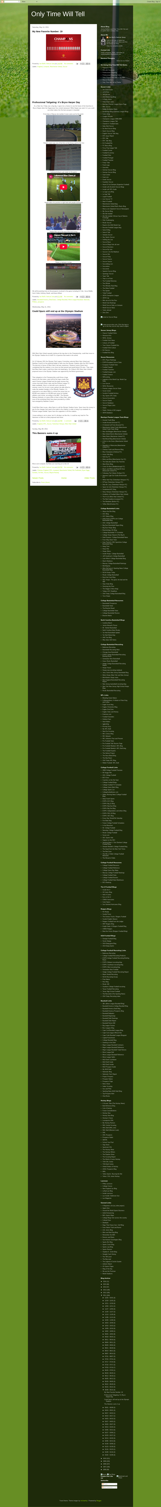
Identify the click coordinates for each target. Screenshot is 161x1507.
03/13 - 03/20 (109, 1427)
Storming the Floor (108, 586)
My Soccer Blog (108, 211)
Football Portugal (108, 158)
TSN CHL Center (108, 1162)
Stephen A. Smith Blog (110, 1252)
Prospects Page (108, 1081)
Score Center (107, 391)
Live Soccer (106, 383)
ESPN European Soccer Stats (112, 362)
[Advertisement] (63, 84)
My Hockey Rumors (109, 1123)
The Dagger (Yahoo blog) (110, 589)
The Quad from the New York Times (114, 849)
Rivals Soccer (107, 223)
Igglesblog (106, 724)
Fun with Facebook (109, 70)
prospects (41, 302)
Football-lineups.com (109, 372)
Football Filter (107, 155)
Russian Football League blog (112, 227)
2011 (105, 1295)
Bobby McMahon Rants (110, 109)
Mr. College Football (109, 828)
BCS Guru (106, 777)
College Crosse (107, 1186)
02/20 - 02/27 (109, 1435)
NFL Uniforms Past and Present (113, 738)
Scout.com (106, 835)
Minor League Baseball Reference (113, 1054)
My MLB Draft (107, 1069)
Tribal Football (107, 293)
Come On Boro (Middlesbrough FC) (114, 466)
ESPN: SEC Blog (108, 816)
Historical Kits (107, 335)
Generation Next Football (110, 969)
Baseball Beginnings (109, 1016)
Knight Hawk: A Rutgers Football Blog (114, 926)
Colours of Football (108, 343)
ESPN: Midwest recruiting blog (112, 962)
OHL (104, 1132)
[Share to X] (85, 64)
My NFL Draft (107, 729)
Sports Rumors (107, 1249)
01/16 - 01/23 (109, 1449)
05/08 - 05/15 (109, 1390)
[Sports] (104, 1474)
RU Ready (106, 912)
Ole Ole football (107, 213)
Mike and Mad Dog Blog (110, 1232)
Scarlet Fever (107, 914)
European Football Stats (110, 365)
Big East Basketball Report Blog (113, 525)
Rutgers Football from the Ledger (113, 921)
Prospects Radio (108, 1137)
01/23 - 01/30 (109, 1446)
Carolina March (107, 623)
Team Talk (106, 276)
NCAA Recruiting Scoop (110, 977)
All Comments (108, 1487)
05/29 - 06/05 (109, 1381)
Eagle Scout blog (108, 704)
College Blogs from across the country (115, 1218)
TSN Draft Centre (108, 1164)
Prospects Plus (107, 68)
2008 (105, 1464)
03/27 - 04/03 (109, 1421)
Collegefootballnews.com (110, 792)
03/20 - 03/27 (109, 1424)
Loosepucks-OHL (108, 1120)
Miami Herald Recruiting (110, 974)
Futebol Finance (108, 374)
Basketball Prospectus (110, 603)
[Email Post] (77, 63)
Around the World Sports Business (113, 1210)
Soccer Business (108, 247)
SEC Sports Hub (108, 837)
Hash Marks (106, 721)
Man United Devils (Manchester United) (115, 434)
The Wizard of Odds (109, 858)
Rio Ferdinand (76, 470)
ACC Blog (106, 514)
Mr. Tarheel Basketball (110, 628)
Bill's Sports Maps (108, 1215)
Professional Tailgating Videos (112, 75)
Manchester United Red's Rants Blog (114, 206)
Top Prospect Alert (108, 1093)
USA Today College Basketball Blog (114, 593)
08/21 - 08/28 (109, 1348)
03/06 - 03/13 (109, 1430)
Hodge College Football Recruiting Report (116, 972)
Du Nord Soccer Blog (109, 128)
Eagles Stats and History (110, 712)
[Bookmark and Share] (123, 1478)
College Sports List (109, 790)
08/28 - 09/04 (109, 1345)
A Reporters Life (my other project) (113, 1206)
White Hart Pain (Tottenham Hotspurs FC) (116, 480)
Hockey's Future (108, 1118)
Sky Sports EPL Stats (110, 396)
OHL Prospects (107, 1135)
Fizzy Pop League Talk (110, 148)
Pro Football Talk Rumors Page (112, 743)
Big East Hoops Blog (109, 528)
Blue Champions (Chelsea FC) (112, 452)
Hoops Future (107, 668)
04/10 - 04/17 (109, 1416)
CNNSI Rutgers (107, 929)
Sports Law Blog (108, 1247)
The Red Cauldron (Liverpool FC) (113, 499)
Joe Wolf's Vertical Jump (117, 37)
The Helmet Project (109, 753)
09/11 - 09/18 (109, 1339)
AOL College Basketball (110, 523)
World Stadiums (108, 1273)
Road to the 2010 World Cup (111, 225)
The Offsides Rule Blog (110, 286)
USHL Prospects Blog (109, 1169)
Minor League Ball (108, 1052)
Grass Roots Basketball (110, 661)
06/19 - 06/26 (109, 1373)
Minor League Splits (109, 1057)
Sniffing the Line (108, 239)
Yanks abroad (107, 310)
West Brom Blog (108, 464)
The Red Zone (107, 851)
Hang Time (106, 546)
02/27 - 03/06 (109, 1432)
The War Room (107, 758)
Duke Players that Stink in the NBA (114, 77)
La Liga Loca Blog (108, 192)
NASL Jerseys (107, 338)
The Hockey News (108, 1149)
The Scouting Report (109, 1157)
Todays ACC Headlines (110, 591)
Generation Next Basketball (111, 659)
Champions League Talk (110, 121)
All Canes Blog (107, 892)
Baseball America (42, 299)
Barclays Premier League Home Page (114, 104)
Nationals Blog (107, 1072)
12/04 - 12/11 (109, 1306)
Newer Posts (37, 478)
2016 (105, 1281)
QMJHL (105, 1140)
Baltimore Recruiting (109, 647)
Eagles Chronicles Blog (110, 707)
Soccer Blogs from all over (111, 244)
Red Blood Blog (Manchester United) (114, 439)
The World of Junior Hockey (111, 1159)
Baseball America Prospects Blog (113, 1011)
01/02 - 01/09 (109, 1455)
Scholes (34, 472)
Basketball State (108, 606)
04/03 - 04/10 (109, 1418)
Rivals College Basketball (111, 575)
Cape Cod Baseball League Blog (113, 1030)
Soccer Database (108, 403)
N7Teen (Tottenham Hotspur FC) (113, 482)
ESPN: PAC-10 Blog (109, 813)
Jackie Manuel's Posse (110, 625)
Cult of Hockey (107, 1108)
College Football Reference (111, 868)
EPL (44, 424)
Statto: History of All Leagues (112, 410)
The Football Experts (109, 751)
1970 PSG (106, 92)
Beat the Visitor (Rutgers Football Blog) (115, 931)
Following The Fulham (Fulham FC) (114, 473)
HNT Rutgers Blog (108, 924)
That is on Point (108, 278)
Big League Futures (109, 1025)
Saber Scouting (107, 1086)
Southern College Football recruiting (114, 986)
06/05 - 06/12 (109, 1378)
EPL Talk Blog (107, 141)
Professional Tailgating (110, 72)
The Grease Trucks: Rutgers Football (114, 916)
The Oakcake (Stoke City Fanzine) (114, 462)
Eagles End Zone (108, 709)
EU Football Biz (107, 143)
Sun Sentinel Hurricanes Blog (112, 904)
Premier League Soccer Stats (112, 388)
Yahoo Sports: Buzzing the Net (112, 1174)
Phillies (34, 302)
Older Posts (89, 478)
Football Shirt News (109, 340)
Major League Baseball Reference (113, 1047)
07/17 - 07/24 (109, 1362)
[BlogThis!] (83, 64)
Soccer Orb (106, 254)
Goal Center (106, 175)
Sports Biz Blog (107, 1242)
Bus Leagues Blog (108, 1028)
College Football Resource (111, 865)
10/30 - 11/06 (109, 1320)
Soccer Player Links (109, 405)
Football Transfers (108, 369)
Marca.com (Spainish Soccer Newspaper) (116, 209)
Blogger (98, 1501)
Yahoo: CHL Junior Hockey (111, 1176)
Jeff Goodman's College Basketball (114, 556)
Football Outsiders (108, 717)
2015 (105, 1284)
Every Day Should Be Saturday (112, 818)
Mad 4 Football (107, 201)
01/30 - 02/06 (109, 1444)
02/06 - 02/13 (109, 1441)
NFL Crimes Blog (108, 734)
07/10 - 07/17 (109, 1365)
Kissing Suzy (107, 726)
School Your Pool (108, 1142)
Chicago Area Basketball (110, 652)
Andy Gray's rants (108, 102)
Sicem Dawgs (107, 941)
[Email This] (81, 64)
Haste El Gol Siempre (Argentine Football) (116, 184)
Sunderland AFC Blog (109, 489)
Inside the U (106, 890)
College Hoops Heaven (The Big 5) (113, 535)
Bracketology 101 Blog (110, 530)
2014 (105, 1287)
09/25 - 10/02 (109, 1334)
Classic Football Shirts (110, 333)
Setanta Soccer (107, 235)
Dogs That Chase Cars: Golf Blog (113, 1225)
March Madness (108, 561)
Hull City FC (106, 457)
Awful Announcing (108, 1213)
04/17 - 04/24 (109, 1413)
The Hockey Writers (109, 1152)
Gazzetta (105, 167)
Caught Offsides (108, 116)
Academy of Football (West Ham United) (115, 494)
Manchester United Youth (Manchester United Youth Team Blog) (115, 428)
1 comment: (68, 421)
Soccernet (106, 269)
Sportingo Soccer (108, 274)
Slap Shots (106, 1145)
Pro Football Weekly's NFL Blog (113, 746)
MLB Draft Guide (108, 1062)
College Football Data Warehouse (113, 880)
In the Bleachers (108, 825)
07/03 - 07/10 (109, 1367)
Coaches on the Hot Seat (111, 780)
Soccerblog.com (108, 264)
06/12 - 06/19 (109, 1376)
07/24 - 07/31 (109, 1359)
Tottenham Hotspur (58, 424)
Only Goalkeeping (108, 220)
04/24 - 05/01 (109, 1410)
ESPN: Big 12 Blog (109, 803)
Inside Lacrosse (108, 1193)
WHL (104, 1171)
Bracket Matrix (107, 615)
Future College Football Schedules (113, 823)
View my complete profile (115, 46)
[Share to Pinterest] (89, 64)
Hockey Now (107, 1113)
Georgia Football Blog (109, 938)
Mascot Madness (108, 80)
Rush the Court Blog (109, 577)
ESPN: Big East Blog (109, 806)
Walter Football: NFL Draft (111, 763)
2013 (105, 1290)
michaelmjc (84, 1501)
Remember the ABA (109, 1235)
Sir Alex (40, 472)
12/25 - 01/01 (109, 1298)
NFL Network (107, 736)
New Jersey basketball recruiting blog (114, 684)
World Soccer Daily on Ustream (112, 305)
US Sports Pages (108, 1266)
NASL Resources (108, 386)
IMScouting (106, 377)
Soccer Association (109, 398)
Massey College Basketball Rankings (114, 563)
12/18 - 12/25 (109, 1300)
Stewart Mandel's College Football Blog (115, 846)
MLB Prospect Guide (109, 1067)
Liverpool (46, 66)
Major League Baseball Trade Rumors (114, 1050)
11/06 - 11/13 (109, 1317)
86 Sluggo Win (107, 772)
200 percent (106, 94)
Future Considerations (109, 1110)
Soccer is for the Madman (111, 252)
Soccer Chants (107, 400)
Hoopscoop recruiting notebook (112, 670)
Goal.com (106, 177)
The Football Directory (110, 281)
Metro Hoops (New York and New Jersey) (116, 675)
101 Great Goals (108, 90)
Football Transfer (108, 160)
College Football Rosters (110, 877)
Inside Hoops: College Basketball (113, 553)
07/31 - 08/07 (109, 1356)
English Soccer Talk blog (110, 133)
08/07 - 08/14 (109, 1353)
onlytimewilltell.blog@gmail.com (111, 54)
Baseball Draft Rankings (110, 1018)
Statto (104, 408)
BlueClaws (52, 299)
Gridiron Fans (107, 719)
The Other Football (108, 288)
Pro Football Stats (108, 741)
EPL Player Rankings (109, 360)
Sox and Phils (107, 1089)
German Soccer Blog (109, 170)
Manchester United (56, 66)
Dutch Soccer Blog (108, 131)
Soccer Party (107, 256)
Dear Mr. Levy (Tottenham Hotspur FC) (115, 484)
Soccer (65, 66)
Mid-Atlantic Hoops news (110, 677)
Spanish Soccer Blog (109, 271)
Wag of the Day (107, 1269)
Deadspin (105, 1222)
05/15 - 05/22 (109, 1387)
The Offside (106, 283)
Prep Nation (106, 979)
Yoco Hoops (106, 596)
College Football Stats (110, 875)
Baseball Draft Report (109, 1020)
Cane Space (106, 902)
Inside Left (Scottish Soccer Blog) (113, 187)
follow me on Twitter (123, 61)
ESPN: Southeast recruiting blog (113, 965)
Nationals (87, 299)
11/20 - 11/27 (109, 1312)
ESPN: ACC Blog (108, 801)
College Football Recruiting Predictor (114, 955)
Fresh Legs (106, 165)
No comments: (69, 63)
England (39, 66)
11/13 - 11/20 (109, 1314)
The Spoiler (106, 290)
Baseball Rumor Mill (109, 1023)
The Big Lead (107, 1259)
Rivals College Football (110, 833)
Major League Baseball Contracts (113, 1045)
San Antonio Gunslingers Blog (112, 1239)
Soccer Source (107, 259)
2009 (105, 1461)
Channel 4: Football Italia (110, 124)
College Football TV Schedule (112, 785)
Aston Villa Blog (108, 454)
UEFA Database (108, 413)
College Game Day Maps (110, 870)
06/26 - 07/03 (109, 1370)
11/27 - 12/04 (109, 1309)
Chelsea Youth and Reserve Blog (113, 449)
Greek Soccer (107, 179)
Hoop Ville (106, 549)
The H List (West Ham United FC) (113, 496)
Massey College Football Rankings (114, 873)
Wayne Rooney (54, 472)
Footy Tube (106, 162)
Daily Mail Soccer (108, 126)
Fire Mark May (107, 820)
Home (64, 478)
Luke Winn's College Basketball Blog (114, 558)
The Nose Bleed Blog (109, 755)
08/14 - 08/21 (109, 1351)
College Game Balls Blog (110, 787)
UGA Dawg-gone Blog (109, 943)
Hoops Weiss (107, 551)
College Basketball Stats (110, 610)
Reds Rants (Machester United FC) (114, 436)
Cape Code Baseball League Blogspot (114, 1035)
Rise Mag (106, 982)
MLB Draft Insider (108, 1064)
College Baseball (62, 299)
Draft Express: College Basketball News (115, 537)
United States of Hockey (110, 1166)
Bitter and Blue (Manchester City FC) (114, 459)
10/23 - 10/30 (109, 1323)
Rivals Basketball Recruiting (111, 690)
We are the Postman (109, 1271)
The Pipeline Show (108, 1154)
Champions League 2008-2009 (112, 119)
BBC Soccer (106, 107)
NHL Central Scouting (109, 1125)
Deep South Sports (109, 799)
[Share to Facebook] (87, 64)
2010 (105, 1458)
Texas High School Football (111, 991)
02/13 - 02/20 (109, 1438)
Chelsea (39, 470)
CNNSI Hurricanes (108, 899)
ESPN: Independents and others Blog (114, 811)
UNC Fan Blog (107, 637)
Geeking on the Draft (109, 1042)
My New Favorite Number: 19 (47, 31)
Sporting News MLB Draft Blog (112, 1091)
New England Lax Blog (110, 1188)
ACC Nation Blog (108, 516)
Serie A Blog (106, 230)
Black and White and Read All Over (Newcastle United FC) (114, 470)
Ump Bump (106, 1096)
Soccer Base (107, 242)
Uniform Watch (107, 1264)
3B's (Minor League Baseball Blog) (113, 1003)
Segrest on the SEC (109, 840)
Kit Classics (106, 350)
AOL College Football (109, 775)
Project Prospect (108, 1076)
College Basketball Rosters (111, 613)
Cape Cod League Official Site (112, 1033)
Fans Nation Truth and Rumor (112, 1227)
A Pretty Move (107, 99)
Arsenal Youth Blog (109, 420)
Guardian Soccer (108, 182)
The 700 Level (107, 1257)
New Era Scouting (108, 731)
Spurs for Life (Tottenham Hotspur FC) (115, 487)
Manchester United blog (110, 204)
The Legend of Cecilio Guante (112, 1261)
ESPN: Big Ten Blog (109, 808)
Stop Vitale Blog (108, 584)
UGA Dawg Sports (108, 946)
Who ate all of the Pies (110, 300)
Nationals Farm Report (110, 1074)
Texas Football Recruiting (111, 989)
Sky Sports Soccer (109, 237)
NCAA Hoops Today (109, 572)
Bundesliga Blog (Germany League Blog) (115, 111)
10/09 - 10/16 (109, 1328)
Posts (105, 1484)
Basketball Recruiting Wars (111, 649)
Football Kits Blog (108, 352)
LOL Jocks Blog (108, 1230)
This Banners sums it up (45, 433)
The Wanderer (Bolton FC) (111, 501)
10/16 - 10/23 (109, 1326)
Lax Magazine (107, 1198)
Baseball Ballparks (108, 1013)
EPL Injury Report (108, 136)
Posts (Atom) (45, 482)
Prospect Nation (108, 1079)
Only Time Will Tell (58, 14)
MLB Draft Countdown (109, 1059)
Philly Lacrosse (107, 1184)
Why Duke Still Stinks (109, 640)
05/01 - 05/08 (109, 1407)
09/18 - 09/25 (109, 1337)
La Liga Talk (106, 194)
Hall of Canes (107, 894)
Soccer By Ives (107, 249)
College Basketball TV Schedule (113, 532)
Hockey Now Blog (108, 1115)
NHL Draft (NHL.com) (109, 1128)
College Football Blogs (110, 782)
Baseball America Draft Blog (111, 1008)
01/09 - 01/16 (109, 1452)
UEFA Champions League (111, 295)
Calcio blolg (106, 114)
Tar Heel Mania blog (109, 635)
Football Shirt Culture (109, 348)
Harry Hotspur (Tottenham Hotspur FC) (115, 492)
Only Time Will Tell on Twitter (112, 82)
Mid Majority (106, 566)
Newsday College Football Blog (112, 830)
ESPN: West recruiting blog (111, 967)
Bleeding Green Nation (110, 698)
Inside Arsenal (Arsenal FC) (111, 422)
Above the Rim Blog (109, 511)
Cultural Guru (107, 1220)
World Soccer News (109, 308)
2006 (105, 1469)
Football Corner (107, 150)
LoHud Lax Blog (108, 1191)
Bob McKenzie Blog (109, 1106)
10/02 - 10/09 (109, 1331)
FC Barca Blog (107, 145)
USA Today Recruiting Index (111, 996)
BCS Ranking (107, 882)
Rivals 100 (106, 984)
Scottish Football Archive (110, 393)
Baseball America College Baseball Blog (115, 1006)
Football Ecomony (108, 153)
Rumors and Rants (108, 1237)
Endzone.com (107, 714)
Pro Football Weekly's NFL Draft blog (114, 748)
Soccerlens (106, 266)
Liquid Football (107, 196)
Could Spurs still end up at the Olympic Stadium (57, 311)
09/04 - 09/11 (109, 1342)
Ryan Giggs (85, 470)
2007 (105, 1467)
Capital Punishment (109, 1038)
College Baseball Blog (109, 1040)
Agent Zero (106, 1208)
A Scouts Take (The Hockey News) (114, 1103)
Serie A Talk (106, 232)
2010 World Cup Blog (109, 97)
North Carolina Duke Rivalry (111, 630)
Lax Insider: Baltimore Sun (111, 1196)
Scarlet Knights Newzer (110, 919)
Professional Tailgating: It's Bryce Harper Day (56, 102)
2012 (105, 1292)
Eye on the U (107, 897)
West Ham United (70, 424)
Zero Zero (106, 312)
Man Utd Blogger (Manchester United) (114, 431)
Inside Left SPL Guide (110, 189)
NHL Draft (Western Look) (111, 1130)
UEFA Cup (106, 298)
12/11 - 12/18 (109, 1303)
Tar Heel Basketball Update (111, 632)
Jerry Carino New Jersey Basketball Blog (115, 672)
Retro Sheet (106, 1084)
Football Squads (108, 367)
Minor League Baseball (75, 299)
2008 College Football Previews (112, 770)
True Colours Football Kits (111, 345)
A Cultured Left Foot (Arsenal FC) (113, 425)
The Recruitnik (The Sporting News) (114, 994)
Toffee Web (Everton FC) (110, 504)
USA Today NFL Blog (109, 760)
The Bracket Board (108, 608)
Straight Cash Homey (109, 1254)
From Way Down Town (110, 540)
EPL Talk (105, 138)
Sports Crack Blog (108, 1244)
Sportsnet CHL (107, 1147)
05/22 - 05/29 (109, 1384)
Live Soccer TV (107, 199)
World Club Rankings (109, 303)
